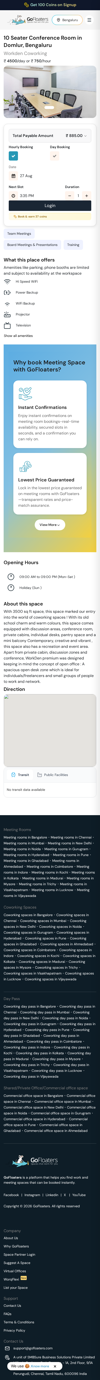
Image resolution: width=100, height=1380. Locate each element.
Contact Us (12, 1305)
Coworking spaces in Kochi (38, 956)
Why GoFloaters (16, 1246)
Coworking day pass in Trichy (27, 1065)
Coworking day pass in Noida (65, 1018)
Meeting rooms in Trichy (37, 884)
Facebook (11, 1195)
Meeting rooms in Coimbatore (50, 866)
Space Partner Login (19, 1254)
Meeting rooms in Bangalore (25, 837)
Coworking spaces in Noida (60, 926)
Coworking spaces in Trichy (56, 967)
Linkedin (52, 1195)
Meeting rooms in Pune (71, 855)
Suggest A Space (17, 1263)
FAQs (7, 1314)
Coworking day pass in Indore (27, 1047)
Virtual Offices (15, 1271)
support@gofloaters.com (32, 1348)
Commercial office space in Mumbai (62, 1101)
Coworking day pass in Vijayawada (31, 1076)
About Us (11, 1238)
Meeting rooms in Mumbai (24, 843)
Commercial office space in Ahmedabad (56, 1130)
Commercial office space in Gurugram (61, 1113)
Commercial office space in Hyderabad (34, 1119)
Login (50, 205)
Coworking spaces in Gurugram (28, 932)
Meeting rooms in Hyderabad (26, 855)
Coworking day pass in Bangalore (30, 1006)
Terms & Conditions (19, 1322)
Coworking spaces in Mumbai (43, 921)
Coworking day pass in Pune (47, 1030)
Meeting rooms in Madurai (42, 878)
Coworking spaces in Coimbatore (30, 950)
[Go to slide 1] (49, 107)
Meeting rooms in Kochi (50, 872)
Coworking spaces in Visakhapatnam (32, 973)
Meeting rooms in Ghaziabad (26, 860)
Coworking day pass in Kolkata (40, 1053)
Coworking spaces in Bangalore (28, 915)
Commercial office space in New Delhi (33, 1107)
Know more (40, 1366)
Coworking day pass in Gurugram (30, 1024)
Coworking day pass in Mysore (56, 1059)
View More (48, 525)
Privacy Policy (14, 1330)
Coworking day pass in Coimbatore (54, 1041)
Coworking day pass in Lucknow (57, 1070)
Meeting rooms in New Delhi (70, 843)
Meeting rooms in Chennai (71, 837)
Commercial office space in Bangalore (33, 1095)
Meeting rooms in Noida (22, 849)
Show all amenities (18, 336)
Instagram (32, 1195)
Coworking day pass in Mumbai (44, 1012)
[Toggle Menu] (89, 20)
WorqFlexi (15, 1279)
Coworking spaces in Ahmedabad (66, 944)
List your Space (16, 1287)
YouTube (79, 1195)
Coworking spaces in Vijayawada (50, 979)
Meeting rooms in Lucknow (52, 890)
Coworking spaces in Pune (45, 938)
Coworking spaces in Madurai (42, 961)
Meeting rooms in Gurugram (66, 849)
